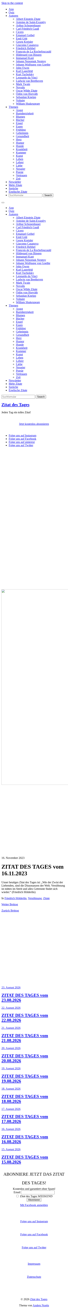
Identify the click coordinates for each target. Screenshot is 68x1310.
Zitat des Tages (15, 404)
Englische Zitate (18, 191)
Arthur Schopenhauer (28, 25)
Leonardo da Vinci (26, 77)
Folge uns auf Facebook (34, 1234)
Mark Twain (23, 84)
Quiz (11, 12)
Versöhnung (35, 898)
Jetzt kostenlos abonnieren (34, 423)
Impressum (34, 1263)
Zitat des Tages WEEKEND (36, 1196)
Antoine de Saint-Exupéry (31, 22)
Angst (19, 110)
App (11, 9)
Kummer (21, 152)
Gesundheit (22, 136)
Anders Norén (41, 1305)
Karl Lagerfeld (24, 71)
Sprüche (13, 188)
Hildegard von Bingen (29, 54)
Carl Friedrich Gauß (27, 28)
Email (17, 1192)
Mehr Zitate (15, 185)
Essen (19, 126)
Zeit (18, 178)
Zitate (46, 898)
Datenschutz (34, 1276)
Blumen (20, 116)
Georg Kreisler (24, 41)
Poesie (19, 172)
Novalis (20, 87)
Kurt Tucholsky (25, 74)
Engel (19, 123)
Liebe (19, 165)
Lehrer (20, 162)
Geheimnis (22, 133)
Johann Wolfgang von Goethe (33, 64)
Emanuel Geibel (25, 35)
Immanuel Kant (25, 58)
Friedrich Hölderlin (15, 898)
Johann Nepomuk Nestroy (31, 61)
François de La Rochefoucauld (33, 51)
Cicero (20, 31)
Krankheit (21, 149)
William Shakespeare (28, 103)
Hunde (20, 146)
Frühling (21, 129)
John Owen (22, 67)
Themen (13, 106)
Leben (19, 159)
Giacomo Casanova (27, 45)
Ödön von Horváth (27, 93)
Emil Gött (21, 38)
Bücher (20, 119)
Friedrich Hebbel (25, 48)
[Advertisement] (34, 484)
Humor (20, 142)
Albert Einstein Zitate (28, 18)
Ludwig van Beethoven (29, 80)
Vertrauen (21, 175)
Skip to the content (12, 3)
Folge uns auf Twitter (34, 1247)
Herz (19, 139)
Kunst (19, 155)
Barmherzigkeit (25, 113)
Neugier (20, 168)
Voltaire (20, 100)
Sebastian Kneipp (26, 97)
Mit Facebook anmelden (34, 1205)
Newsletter (15, 181)
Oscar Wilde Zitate (26, 90)
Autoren (13, 15)
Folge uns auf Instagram (34, 1221)
